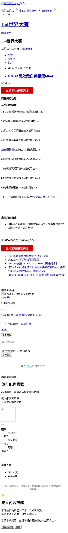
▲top (4, 329)
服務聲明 (34, 489)
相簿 (10, 55)
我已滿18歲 (8, 527)
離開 (18, 527)
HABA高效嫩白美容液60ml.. (31, 76)
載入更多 (7, 335)
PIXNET (14, 486)
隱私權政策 (56, 486)
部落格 (11, 59)
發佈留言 (7, 354)
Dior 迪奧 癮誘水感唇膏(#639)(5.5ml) (28, 256)
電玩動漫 (27, 48)
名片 (10, 62)
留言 (29, 315)
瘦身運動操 (7, 149)
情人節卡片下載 (46, 197)
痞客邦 (23, 315)
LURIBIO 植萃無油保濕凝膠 (23, 259)
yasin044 (5, 297)
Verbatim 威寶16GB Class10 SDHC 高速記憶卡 (33, 263)
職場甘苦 (26, 323)
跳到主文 (6, 33)
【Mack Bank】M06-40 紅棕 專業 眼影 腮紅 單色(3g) (36, 275)
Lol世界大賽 (15, 24)
